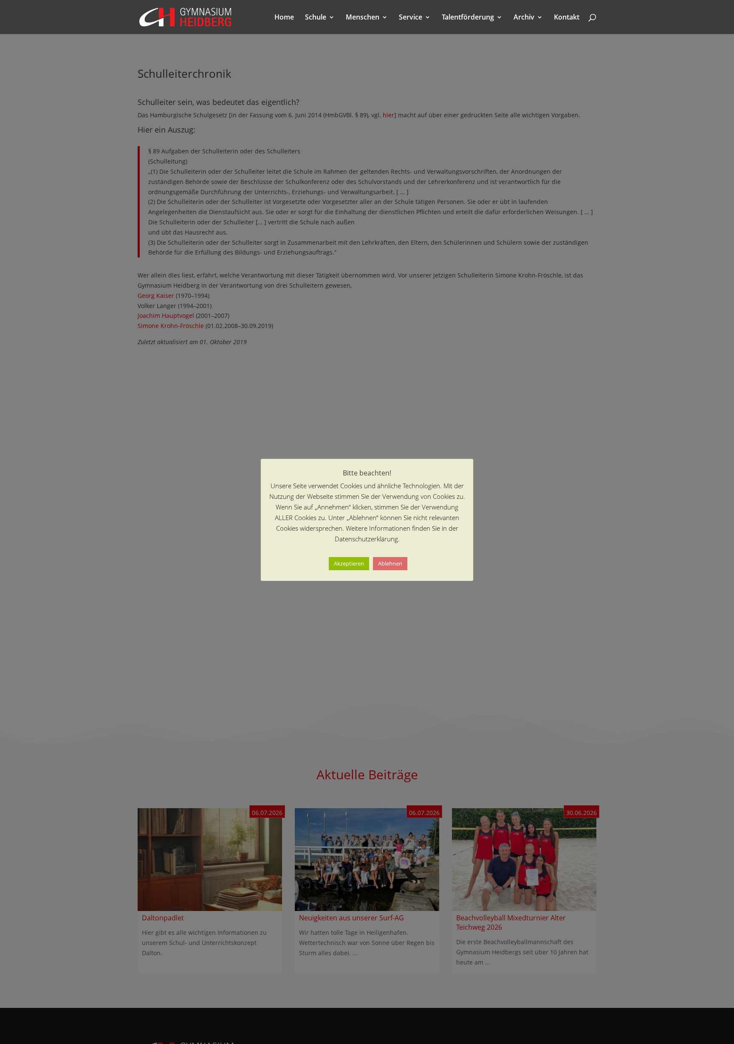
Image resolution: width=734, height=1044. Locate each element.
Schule (315, 18)
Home (284, 18)
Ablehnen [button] (390, 563)
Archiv (524, 18)
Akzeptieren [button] (349, 563)
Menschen (362, 18)
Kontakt (566, 18)
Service (410, 18)
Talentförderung (468, 18)
